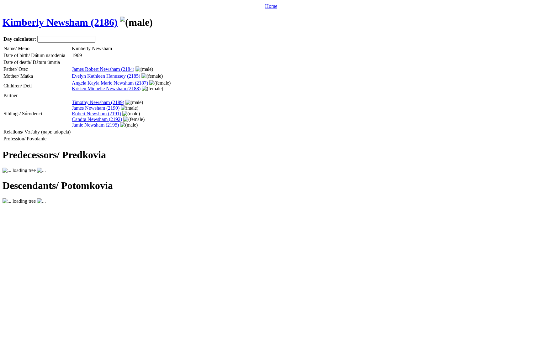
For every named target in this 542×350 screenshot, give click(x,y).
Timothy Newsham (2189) (98, 102)
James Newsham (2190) (96, 108)
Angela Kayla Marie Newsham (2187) (110, 83)
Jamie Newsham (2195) (95, 125)
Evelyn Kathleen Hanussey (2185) (106, 76)
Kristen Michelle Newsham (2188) (106, 88)
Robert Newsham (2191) (96, 113)
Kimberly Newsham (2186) (60, 22)
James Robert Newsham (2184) (103, 69)
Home (271, 6)
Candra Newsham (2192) (97, 119)
